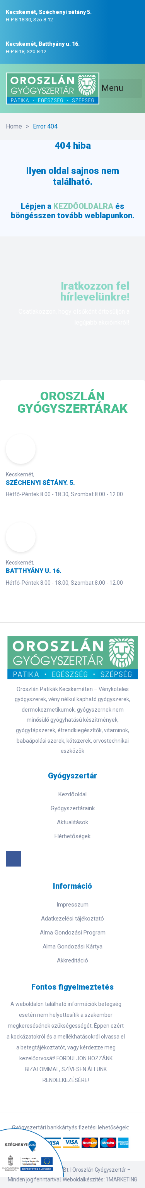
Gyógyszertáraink (73, 808)
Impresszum (72, 904)
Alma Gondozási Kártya (72, 946)
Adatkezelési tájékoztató (72, 918)
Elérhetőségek (72, 836)
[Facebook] (13, 859)
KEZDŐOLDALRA (83, 206)
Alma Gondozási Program (73, 932)
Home (14, 126)
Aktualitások (72, 822)
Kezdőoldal (72, 794)
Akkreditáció (72, 960)
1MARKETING (121, 1179)
